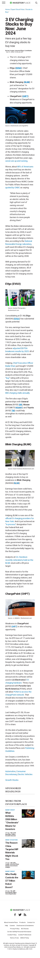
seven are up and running (16, 161)
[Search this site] (36, 2)
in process (10, 524)
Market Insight (10, 810)
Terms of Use (14, 938)
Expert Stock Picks (17, 9)
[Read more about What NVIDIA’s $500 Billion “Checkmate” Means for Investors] (28, 813)
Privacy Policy (14, 928)
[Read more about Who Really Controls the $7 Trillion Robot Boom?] (28, 875)
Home (7, 9)
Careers (12, 925)
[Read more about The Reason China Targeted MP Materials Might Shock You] (28, 843)
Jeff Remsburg (10, 891)
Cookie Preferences (24, 935)
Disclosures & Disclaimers (25, 925)
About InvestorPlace (11, 922)
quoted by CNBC (12, 187)
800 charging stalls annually (17, 393)
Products (22, 922)
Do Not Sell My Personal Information (19, 931)
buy (7, 378)
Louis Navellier (10, 833)
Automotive (10, 771)
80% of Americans (25, 166)
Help (6, 925)
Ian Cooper (10, 50)
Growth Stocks (11, 780)
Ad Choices (25, 928)
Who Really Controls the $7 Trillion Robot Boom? (11, 881)
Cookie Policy (11, 935)
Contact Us (31, 922)
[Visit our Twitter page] (20, 914)
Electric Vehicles (25, 774)
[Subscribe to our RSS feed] (25, 914)
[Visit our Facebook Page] (15, 914)
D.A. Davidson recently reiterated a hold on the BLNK (19, 560)
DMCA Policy (24, 938)
